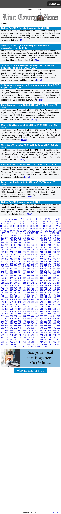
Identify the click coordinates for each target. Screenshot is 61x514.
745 (28, 340)
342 (41, 271)
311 (28, 266)
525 (46, 302)
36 (1, 224)
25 (27, 221)
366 (24, 276)
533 (20, 304)
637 (46, 321)
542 (58, 304)
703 (28, 333)
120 (49, 233)
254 (24, 257)
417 (3, 285)
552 (41, 307)
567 (46, 309)
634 (33, 321)
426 (41, 285)
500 (58, 297)
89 (50, 228)
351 (20, 273)
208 (7, 250)
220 (58, 250)
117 (37, 233)
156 (24, 240)
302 (50, 264)
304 (58, 264)
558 (7, 309)
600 (7, 316)
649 (37, 323)
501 (3, 300)
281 (20, 261)
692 (41, 330)
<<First (4, 219)
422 (24, 285)
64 (31, 226)
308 (16, 266)
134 (50, 235)
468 (41, 292)
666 (50, 325)
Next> (38, 347)
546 (16, 307)
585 (3, 314)
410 (33, 283)
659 (20, 325)
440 (41, 288)
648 (33, 323)
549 (28, 307)
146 (41, 238)
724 (58, 335)
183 (20, 245)
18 (5, 221)
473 (3, 295)
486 (58, 295)
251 (11, 257)
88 (47, 228)
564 (33, 309)
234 (58, 252)
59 (14, 226)
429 (54, 285)
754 (7, 342)
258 (41, 257)
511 (46, 300)
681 (54, 328)
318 (58, 266)
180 (7, 245)
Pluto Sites (57, 513)
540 (50, 304)
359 (54, 273)
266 (16, 259)
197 (20, 247)
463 (20, 292)
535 (28, 304)
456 (50, 290)
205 (54, 247)
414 (50, 283)
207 (3, 250)
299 (37, 264)
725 (3, 337)
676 (33, 328)
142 (24, 238)
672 (16, 328)
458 (58, 290)
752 (58, 340)
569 (54, 309)
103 (38, 231)
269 (28, 259)
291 (3, 264)
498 (50, 297)
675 (28, 328)
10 (39, 219)
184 (24, 245)
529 (3, 304)
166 (7, 243)
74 (1, 228)
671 (11, 328)
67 (40, 226)
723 (54, 335)
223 (11, 252)
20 (11, 221)
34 (57, 221)
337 (20, 271)
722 (50, 335)
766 (58, 342)
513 (54, 300)
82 (27, 228)
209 (11, 250)
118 (41, 233)
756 (16, 342)
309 (20, 266)
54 (60, 224)
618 (24, 318)
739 (3, 340)
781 (15, 347)
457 (54, 290)
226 (24, 252)
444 (58, 288)
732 (33, 337)
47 (37, 224)
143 (28, 238)
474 (7, 295)
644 (16, 323)
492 (24, 297)
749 (46, 340)
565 (37, 309)
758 (24, 342)
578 (33, 311)
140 (16, 238)
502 (7, 300)
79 (18, 228)
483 (46, 295)
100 (25, 231)
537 (37, 304)
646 (24, 323)
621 (37, 318)
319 (3, 268)
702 (24, 333)
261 (54, 257)
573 (11, 311)
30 (44, 221)
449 (20, 290)
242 (33, 254)
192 (58, 245)
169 (20, 243)
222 (7, 252)
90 (53, 228)
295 (20, 264)
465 (28, 292)
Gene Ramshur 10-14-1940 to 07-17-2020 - (28, 165)
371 (46, 276)
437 (28, 288)
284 (33, 261)
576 (24, 311)
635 (37, 321)
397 (37, 281)
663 (37, 325)
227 (28, 252)
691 (37, 330)
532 (16, 304)
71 (53, 226)
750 (50, 340)
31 (47, 221)
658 (16, 325)
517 (11, 302)
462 (16, 292)
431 (3, 288)
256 (33, 257)
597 (54, 314)
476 (16, 295)
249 (3, 257)
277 (3, 261)
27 (34, 221)
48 (40, 224)
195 (11, 247)
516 (7, 302)
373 (54, 276)
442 (50, 288)
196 (16, 247)
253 (20, 257)
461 (11, 292)
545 (11, 307)
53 (57, 224)
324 (24, 268)
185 (28, 245)
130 (33, 235)
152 (7, 240)
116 (32, 233)
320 (7, 268)
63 (27, 226)
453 (37, 290)
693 (46, 330)
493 (28, 297)
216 (41, 250)
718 (33, 335)
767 (3, 344)
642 (7, 323)
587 (11, 314)
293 (11, 264)
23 (21, 221)
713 (11, 335)
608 (42, 316)
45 (31, 224)
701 (20, 333)
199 (28, 247)
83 (31, 228)
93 (1, 231)
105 (46, 231)
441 (46, 288)
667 (54, 325)
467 (37, 292)
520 (24, 302)
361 (3, 276)
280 (16, 261)
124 (7, 235)
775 (37, 344)
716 (24, 335)
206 (58, 247)
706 (41, 333)
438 (33, 288)
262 (58, 257)
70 (50, 226)
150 (58, 238)
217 (46, 250)
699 (11, 333)
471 (54, 292)
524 (41, 302)
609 (46, 316)
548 (24, 307)
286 (41, 261)
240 (24, 254)
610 (50, 316)
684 (7, 330)
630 (16, 321)
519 (20, 302)
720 (41, 335)
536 (33, 304)
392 (15, 281)
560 (16, 309)
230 (41, 252)
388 (58, 278)
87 (44, 228)
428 (50, 285)
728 (16, 337)
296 (24, 264)
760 (33, 342)
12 (46, 219)
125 (11, 235)
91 (57, 228)
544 (7, 307)
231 (46, 252)
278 (7, 261)
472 (58, 292)
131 (37, 235)
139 (11, 238)
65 (34, 226)
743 (20, 340)
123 (3, 235)
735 (46, 337)
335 (11, 271)
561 (20, 309)
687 (20, 330)
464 (24, 292)
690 (33, 330)
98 (18, 231)
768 (7, 344)
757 (20, 342)
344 (50, 271)
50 (47, 224)
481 (37, 295)
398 (41, 281)
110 (8, 233)
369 (37, 276)
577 (28, 311)
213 (28, 250)
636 (41, 321)
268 (24, 259)
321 (11, 268)
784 (28, 347)
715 (20, 335)
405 (11, 283)
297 (28, 264)
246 (50, 254)
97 (14, 231)
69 (47, 226)
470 (50, 292)
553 (46, 307)
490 (16, 297)
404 (7, 283)
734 (41, 337)
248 (58, 254)
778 (50, 344)
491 (20, 297)
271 (37, 259)
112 (16, 233)
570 (58, 309)
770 (16, 344)
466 (33, 292)
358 (50, 273)
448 (16, 290)
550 (33, 307)
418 (7, 285)
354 (33, 273)
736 (50, 337)
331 (54, 268)
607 (37, 316)
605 (29, 316)
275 (54, 259)
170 (24, 243)
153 (11, 240)
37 (5, 224)
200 (33, 247)
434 (16, 288)
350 (16, 273)
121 (54, 233)
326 (33, 268)
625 (54, 318)
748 (41, 340)
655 (3, 325)
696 (58, 330)
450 (24, 290)
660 (24, 325)
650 (41, 323)
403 (3, 283)
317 (54, 266)
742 (16, 340)
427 (46, 285)
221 (3, 252)
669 (3, 328)
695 (54, 330)
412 (41, 283)
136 (58, 235)
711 (3, 335)
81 (24, 228)
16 (59, 219)
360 (58, 273)
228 (33, 252)
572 (7, 311)
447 (11, 290)
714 (16, 335)
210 (16, 250)
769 (11, 344)
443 (54, 288)
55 (1, 226)
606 (33, 316)
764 (50, 342)
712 (7, 335)
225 (20, 252)
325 (28, 268)
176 (50, 243)
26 (31, 221)
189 (46, 245)
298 (33, 264)
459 (3, 292)
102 (34, 231)
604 (24, 316)
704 (33, 333)
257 (37, 257)
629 (11, 321)
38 (8, 224)
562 (24, 309)
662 (33, 325)
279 (11, 261)
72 (57, 226)
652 (50, 323)
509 (37, 300)
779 (54, 344)
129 (28, 235)
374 (58, 276)
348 (7, 273)
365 (20, 276)
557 (3, 309)
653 (54, 323)
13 (49, 219)
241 (28, 254)
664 (41, 325)
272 (41, 259)
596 (50, 314)
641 (3, 323)
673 (20, 328)
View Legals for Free (30, 370)
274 (50, 259)
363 (11, 276)
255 (28, 257)
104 (42, 231)
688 (24, 330)
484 (50, 295)
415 (54, 283)
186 (33, 245)
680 (50, 328)
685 (11, 330)
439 (37, 288)
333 (3, 271)
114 (24, 233)
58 (11, 226)
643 (11, 323)
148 (50, 238)
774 (33, 344)
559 (11, 309)
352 (24, 273)
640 (58, 321)
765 (54, 342)
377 (11, 278)
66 (37, 226)
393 (19, 281)
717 (28, 335)
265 (11, 259)
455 (46, 290)
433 (11, 288)
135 (54, 235)
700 (16, 333)
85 (37, 228)
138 (7, 238)
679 (46, 328)
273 (46, 259)
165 (3, 243)
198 (24, 247)
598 (58, 314)
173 (37, 243)
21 (14, 221)
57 (8, 226)
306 (7, 266)
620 (33, 318)
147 (46, 238)
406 (16, 283)
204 (50, 247)
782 (20, 347)
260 (50, 257)
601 (11, 316)
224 (16, 252)
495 (37, 297)
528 (58, 302)
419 (11, 285)
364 (16, 276)
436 (24, 288)
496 (41, 297)
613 (3, 318)
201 (37, 247)
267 (20, 259)
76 (8, 228)
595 (46, 314)
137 (3, 238)
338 (24, 271)
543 (3, 307)
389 (2, 281)
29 (40, 221)
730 (24, 337)
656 (7, 325)
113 (20, 233)
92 (60, 228)
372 (50, 276)
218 (50, 250)
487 (3, 297)
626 (58, 318)
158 (33, 240)
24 (24, 221)
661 (28, 325)
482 (41, 295)
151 (3, 240)
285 (37, 261)
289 (54, 261)
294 (16, 264)
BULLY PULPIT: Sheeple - (20, 202)
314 (41, 266)
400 (50, 281)
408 (24, 283)
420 (16, 285)
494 (33, 297)
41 (18, 224)
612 (58, 316)
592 (33, 314)
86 (40, 228)
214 (33, 250)
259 (46, 257)
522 (33, 302)
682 (58, 328)
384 (41, 278)
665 (46, 325)
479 (28, 295)
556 (58, 307)
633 (28, 321)
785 (32, 347)
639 (54, 321)
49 (44, 224)
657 (11, 325)
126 (16, 235)
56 (5, 226)
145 (37, 238)
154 (16, 240)
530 (7, 304)
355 (37, 273)
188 (41, 245)
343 (46, 271)
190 (50, 245)
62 (24, 226)
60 (18, 226)
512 (50, 300)
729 (20, 337)
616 (16, 318)
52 (53, 224)
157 (28, 240)
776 (41, 344)
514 (58, 300)
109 (4, 233)
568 (50, 309)
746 (33, 340)
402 (58, 281)
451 (28, 290)
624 (50, 318)
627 (3, 321)
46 (34, 224)
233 (54, 252)
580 (41, 311)
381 (28, 278)
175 (46, 243)
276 (58, 259)
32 (50, 221)
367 (28, 276)
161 (46, 240)
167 (11, 243)
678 (41, 328)
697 (3, 333)
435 (20, 288)
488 (7, 297)
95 (8, 231)
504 (16, 300)
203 (46, 247)
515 (3, 302)
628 (7, 321)
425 (37, 285)
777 (46, 344)
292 (7, 264)
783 (24, 347)
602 (16, 316)
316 (50, 266)
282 (24, 261)
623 (46, 318)
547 (20, 307)
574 (16, 311)
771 (20, 344)
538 (41, 304)
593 (37, 314)
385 (46, 278)
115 (28, 233)
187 (37, 245)
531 (11, 304)
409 (29, 283)
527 (54, 302)
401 (55, 281)
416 (58, 283)
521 (28, 302)
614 (7, 318)
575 (20, 311)
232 (50, 252)
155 (20, 240)
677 (37, 328)
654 (58, 323)
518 (16, 302)
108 (59, 231)
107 (55, 231)
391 (11, 281)
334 (7, 271)
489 (11, 297)
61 (21, 226)
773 (28, 344)
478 (24, 295)
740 (7, 340)
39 (11, 224)
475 (11, 295)
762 (41, 342)
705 (37, 333)
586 (7, 314)
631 (20, 321)
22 (18, 221)
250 (7, 257)
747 (37, 340)
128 (24, 235)
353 (28, 273)
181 (11, 245)
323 (20, 268)
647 (28, 323)
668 (58, 325)
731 (28, 337)
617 (20, 318)
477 (20, 295)
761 (37, 342)
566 (41, 309)
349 (11, 273)
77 (11, 228)
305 (3, 266)
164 (58, 240)
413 (46, 283)
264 (7, 259)
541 (54, 304)
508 (33, 300)
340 (33, 271)
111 (12, 233)
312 (33, 266)
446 (7, 290)
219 (54, 250)
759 (28, 342)
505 (20, 300)
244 (41, 254)
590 (24, 314)
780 (58, 344)
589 (20, 314)
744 (24, 340)
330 (50, 268)
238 (16, 254)
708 (50, 333)
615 (11, 318)
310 (24, 266)
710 (58, 333)
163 (54, 240)
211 (20, 250)
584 (58, 311)
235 (3, 254)
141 (20, 238)
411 (37, 283)
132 (41, 235)
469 (46, 292)
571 (3, 311)
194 (7, 247)
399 (46, 280)
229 (37, 252)
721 (46, 335)
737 (54, 337)
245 (46, 254)
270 (33, 259)
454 (41, 290)
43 (24, 224)
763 (46, 342)
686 (16, 330)
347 (3, 273)
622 (41, 318)
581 (46, 311)
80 (21, 228)
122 (57, 233)
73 (60, 226)
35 (60, 221)
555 (54, 307)
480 (33, 295)
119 (45, 233)
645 (20, 323)
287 (46, 261)
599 (3, 316)
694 (50, 330)
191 (54, 245)
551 (37, 307)
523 (37, 302)
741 (11, 340)
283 (28, 261)
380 (24, 278)
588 (16, 314)
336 (16, 271)
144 (33, 238)
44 (27, 224)
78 (14, 228)
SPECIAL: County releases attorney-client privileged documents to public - (27, 66)
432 (7, 288)
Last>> (44, 347)
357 (46, 273)
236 (7, 254)
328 (41, 268)
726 (7, 337)
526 (50, 302)
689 (28, 330)
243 (37, 254)
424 (33, 285)
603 (20, 316)
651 (46, 323)
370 (41, 276)
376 (7, 278)
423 (28, 285)
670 (7, 328)
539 (46, 304)
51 (50, 224)
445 (3, 290)
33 (53, 221)
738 (58, 337)
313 (37, 266)
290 (58, 261)
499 (54, 297)
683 (3, 330)
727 (11, 337)
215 (37, 250)
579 (37, 311)
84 (34, 228)
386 (50, 278)
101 (29, 231)
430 (58, 285)
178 (58, 243)
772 (24, 344)
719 (37, 335)
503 (11, 300)
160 (41, 240)
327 (37, 268)
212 (24, 250)
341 (37, 271)
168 (16, 243)
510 (42, 300)
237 (11, 254)
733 (37, 337)
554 (50, 307)
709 (54, 333)
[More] (22, 40)
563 (28, 309)
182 (16, 245)
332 (58, 268)
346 (58, 271)
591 (28, 314)
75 (5, 228)
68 (44, 226)
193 (3, 247)
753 (3, 342)
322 (16, 268)
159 (37, 240)
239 (20, 254)
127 (20, 235)
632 (24, 321)
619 (28, 318)
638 (50, 321)
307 (11, 266)
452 (33, 290)
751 (54, 340)
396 (32, 281)
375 (3, 278)
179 (3, 245)
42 (21, 224)
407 (20, 283)
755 (11, 342)
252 (16, 257)
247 (54, 254)
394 (24, 281)
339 (28, 271)
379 (20, 278)
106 (51, 231)
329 (46, 268)
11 (43, 219)
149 (54, 238)
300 (41, 264)
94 (5, 231)
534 (24, 304)
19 (8, 221)
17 (1, 221)
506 (24, 300)
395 (28, 281)
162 (50, 240)
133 (46, 235)
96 (11, 231)
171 (28, 243)
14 (52, 219)
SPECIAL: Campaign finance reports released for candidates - (25, 46)
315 (46, 266)
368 (33, 276)
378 (16, 278)
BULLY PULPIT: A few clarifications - (26, 28)
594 (41, 314)
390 (7, 281)
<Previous (13, 219)
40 (14, 224)
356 (41, 273)
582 (50, 311)
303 (54, 264)
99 (21, 231)
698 (7, 333)
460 (7, 292)
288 (50, 261)
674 (24, 328)
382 (33, 278)
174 (41, 243)
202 (41, 247)
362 (7, 276)
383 (37, 278)
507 (29, 300)
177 (54, 243)
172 (33, 243)
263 (3, 259)
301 (46, 264)
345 (54, 271)
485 (54, 295)
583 (54, 311)
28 (37, 221)
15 (56, 219)
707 (46, 333)
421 (20, 285)
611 (54, 316)
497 (46, 297)
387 (54, 278)
